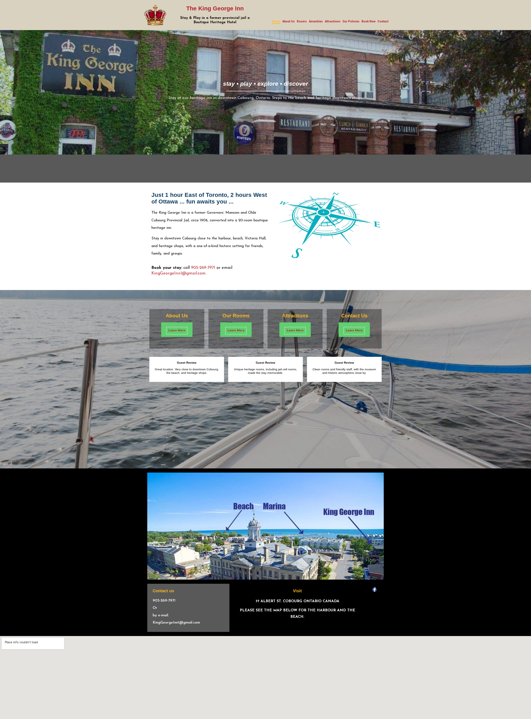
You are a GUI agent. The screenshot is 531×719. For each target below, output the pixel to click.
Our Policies (350, 21)
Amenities (316, 21)
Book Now (368, 21)
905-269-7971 (203, 268)
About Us (288, 21)
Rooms (302, 21)
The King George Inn (215, 8)
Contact (383, 21)
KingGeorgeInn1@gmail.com (178, 273)
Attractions (332, 21)
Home (276, 21)
